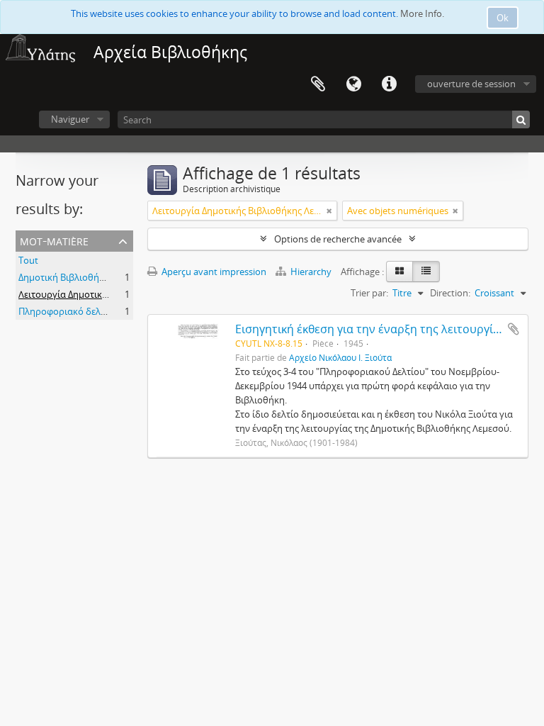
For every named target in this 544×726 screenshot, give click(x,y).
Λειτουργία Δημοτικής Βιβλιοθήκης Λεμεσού (112, 294)
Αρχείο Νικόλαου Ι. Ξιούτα (340, 357)
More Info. (422, 13)
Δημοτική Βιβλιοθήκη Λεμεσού (83, 277)
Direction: (450, 292)
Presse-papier (318, 84)
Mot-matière (54, 240)
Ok (503, 17)
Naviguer (70, 119)
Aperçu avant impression (212, 271)
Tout (28, 260)
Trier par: (369, 292)
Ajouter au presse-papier (513, 329)
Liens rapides (389, 84)
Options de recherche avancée (338, 239)
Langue (353, 84)
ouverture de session (471, 83)
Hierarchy (311, 271)
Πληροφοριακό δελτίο (65, 311)
